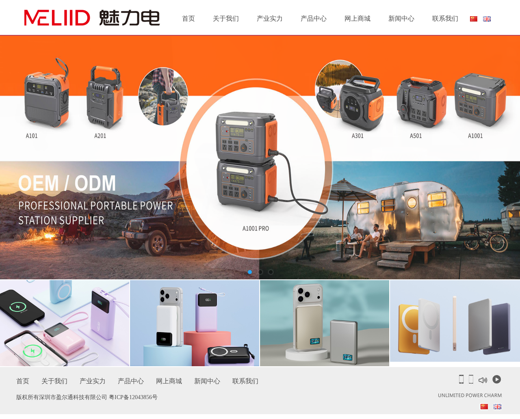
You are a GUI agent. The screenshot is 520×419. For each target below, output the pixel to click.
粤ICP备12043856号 (133, 397)
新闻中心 (401, 18)
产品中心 (314, 18)
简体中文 (473, 20)
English (487, 18)
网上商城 (357, 18)
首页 (188, 18)
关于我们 (226, 18)
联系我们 (445, 18)
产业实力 (270, 18)
